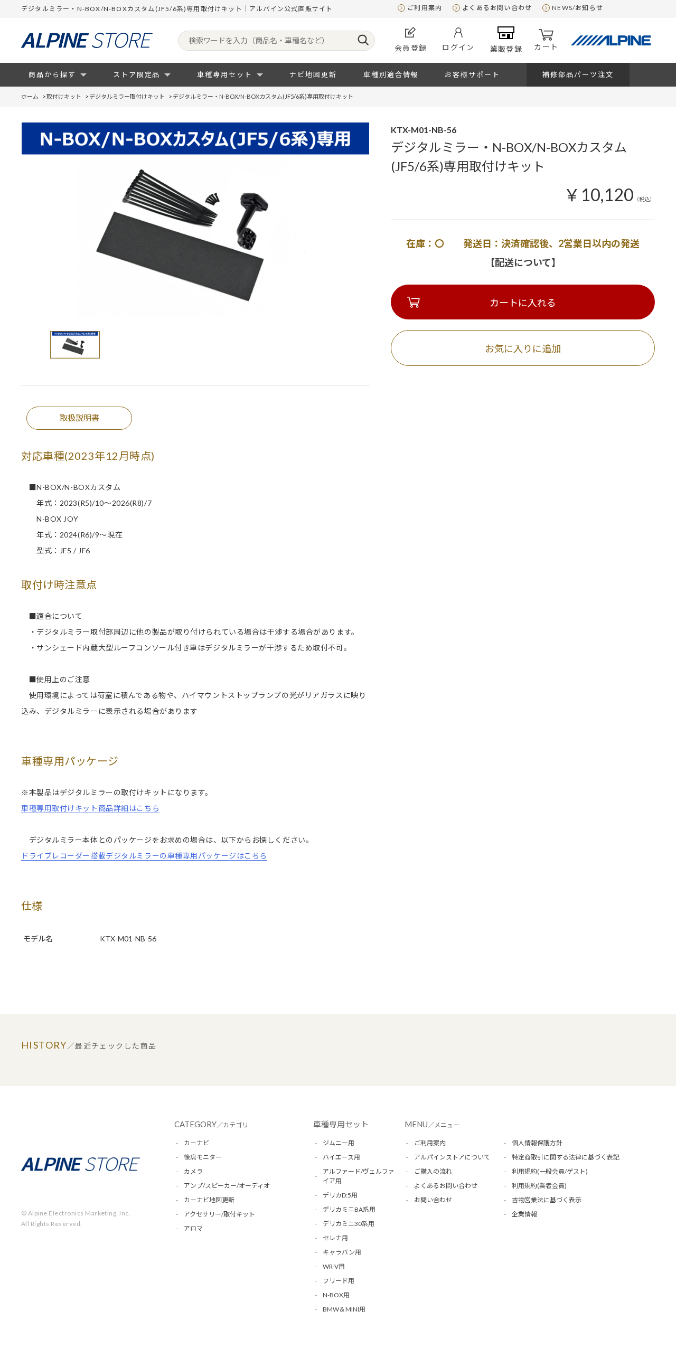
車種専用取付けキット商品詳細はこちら (90, 808)
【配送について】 (523, 262)
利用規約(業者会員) (539, 1186)
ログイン (458, 47)
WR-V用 (334, 1266)
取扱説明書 (79, 417)
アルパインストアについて (452, 1157)
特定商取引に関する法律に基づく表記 (565, 1157)
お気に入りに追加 (523, 348)
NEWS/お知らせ (577, 8)
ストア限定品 (137, 74)
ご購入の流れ (433, 1171)
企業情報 (524, 1214)
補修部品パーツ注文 (578, 74)
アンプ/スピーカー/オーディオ (227, 1186)
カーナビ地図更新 (209, 1200)
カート (546, 46)
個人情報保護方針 (537, 1143)
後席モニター (203, 1157)
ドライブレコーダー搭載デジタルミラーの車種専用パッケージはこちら (144, 855)
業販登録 (506, 48)
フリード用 (338, 1281)
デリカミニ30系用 (348, 1224)
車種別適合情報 (391, 74)
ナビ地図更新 (313, 74)
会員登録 (411, 47)
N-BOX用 (336, 1295)
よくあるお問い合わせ (497, 8)
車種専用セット (224, 74)
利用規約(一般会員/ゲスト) (550, 1171)
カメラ (193, 1171)
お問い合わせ (433, 1200)
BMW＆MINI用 (344, 1309)
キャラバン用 (342, 1252)
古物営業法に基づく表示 (546, 1200)
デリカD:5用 (340, 1195)
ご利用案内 (424, 8)
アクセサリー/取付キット (219, 1214)
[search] (363, 40)
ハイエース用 (341, 1157)
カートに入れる (523, 302)
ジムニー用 (338, 1143)
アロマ (193, 1228)
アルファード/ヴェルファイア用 (359, 1176)
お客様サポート (472, 74)
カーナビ (196, 1143)
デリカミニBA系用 (349, 1209)
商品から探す (52, 74)
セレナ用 (335, 1238)
